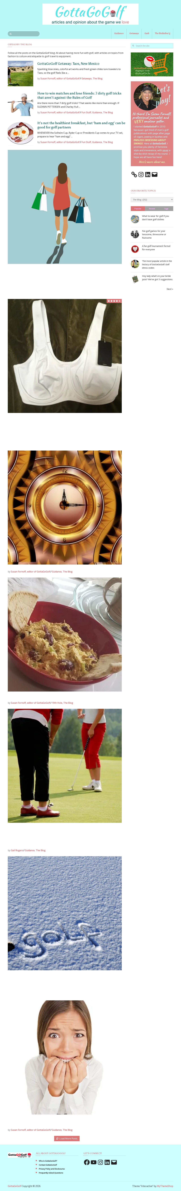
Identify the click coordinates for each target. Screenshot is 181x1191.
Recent (152, 208)
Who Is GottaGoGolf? (48, 1161)
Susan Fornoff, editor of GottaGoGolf (60, 78)
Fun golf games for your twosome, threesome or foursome (154, 234)
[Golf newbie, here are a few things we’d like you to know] (65, 1057)
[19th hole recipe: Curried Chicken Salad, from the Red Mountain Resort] (65, 635)
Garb (147, 33)
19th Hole (57, 702)
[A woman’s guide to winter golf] (65, 913)
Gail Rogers (17, 850)
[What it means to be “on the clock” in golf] (65, 508)
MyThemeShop (165, 1186)
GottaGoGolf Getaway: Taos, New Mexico (68, 64)
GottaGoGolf (14, 1186)
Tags (166, 208)
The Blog (98, 78)
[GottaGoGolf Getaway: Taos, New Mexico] (20, 73)
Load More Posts (68, 1138)
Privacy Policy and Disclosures (52, 1169)
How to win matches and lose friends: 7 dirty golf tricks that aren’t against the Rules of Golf (79, 95)
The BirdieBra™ (162, 33)
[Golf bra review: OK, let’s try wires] (65, 356)
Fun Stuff (86, 112)
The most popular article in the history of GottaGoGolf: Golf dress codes (157, 264)
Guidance (119, 33)
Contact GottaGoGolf (48, 1165)
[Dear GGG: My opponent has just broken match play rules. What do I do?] (65, 766)
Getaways (134, 33)
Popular (137, 208)
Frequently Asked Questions (51, 1172)
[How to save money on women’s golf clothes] (65, 207)
